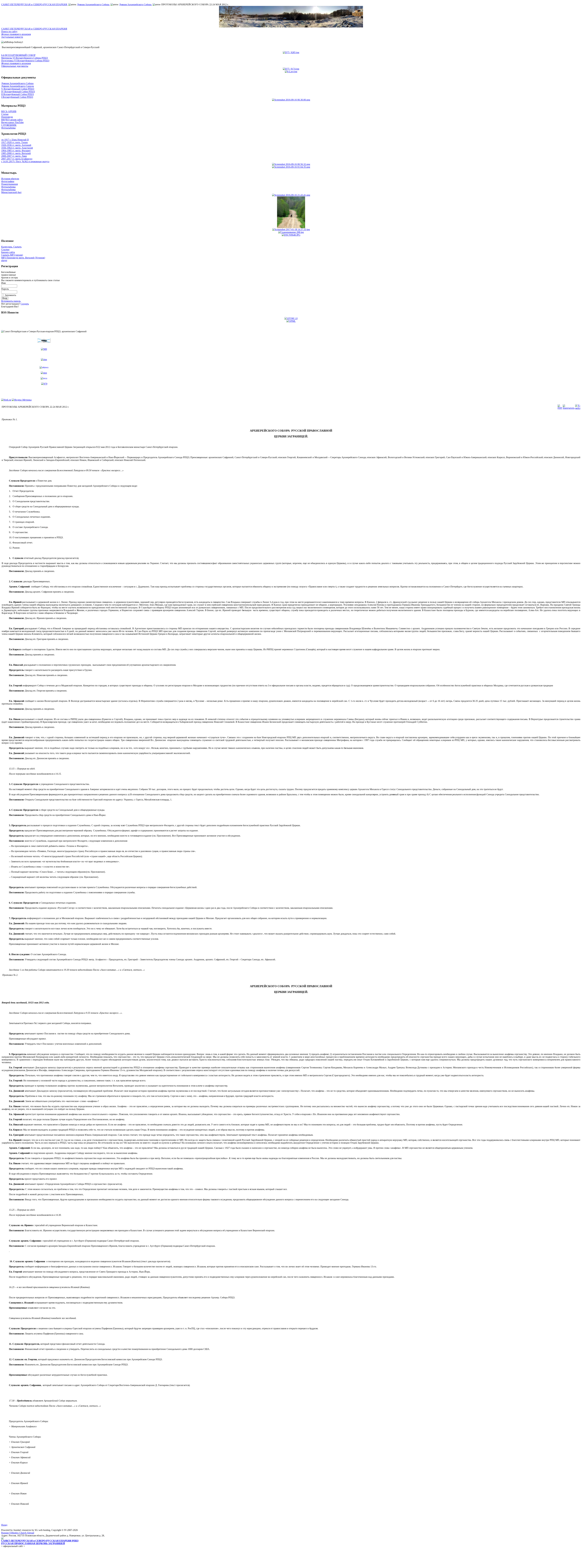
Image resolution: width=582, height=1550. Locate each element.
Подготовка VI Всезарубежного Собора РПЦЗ (25, 60)
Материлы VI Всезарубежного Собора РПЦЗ (24, 58)
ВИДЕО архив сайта (12, 119)
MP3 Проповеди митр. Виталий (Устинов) (23, 257)
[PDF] (560, 406)
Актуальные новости (12, 37)
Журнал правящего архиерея (16, 34)
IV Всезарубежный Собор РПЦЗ (18, 91)
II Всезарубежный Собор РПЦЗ (17, 94)
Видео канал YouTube (12, 122)
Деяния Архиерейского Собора (93, 4)
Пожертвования (9, 184)
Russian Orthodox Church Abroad (17, 1532)
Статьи (4, 114)
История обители (10, 178)
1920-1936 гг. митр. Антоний (16, 145)
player (4, 260)
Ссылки (5, 249)
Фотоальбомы (8, 128)
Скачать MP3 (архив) (12, 255)
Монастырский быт (11, 192)
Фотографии (7, 181)
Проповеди (7, 117)
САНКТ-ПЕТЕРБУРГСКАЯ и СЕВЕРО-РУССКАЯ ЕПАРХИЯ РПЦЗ (39, 1540)
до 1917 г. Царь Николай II (15, 139)
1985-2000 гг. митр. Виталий (16, 153)
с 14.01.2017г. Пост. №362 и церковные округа (25, 161)
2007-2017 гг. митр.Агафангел (16, 158)
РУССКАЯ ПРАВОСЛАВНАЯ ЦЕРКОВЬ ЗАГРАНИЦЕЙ (33, 1543)
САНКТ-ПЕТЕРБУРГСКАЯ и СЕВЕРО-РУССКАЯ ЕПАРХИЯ (34, 4)
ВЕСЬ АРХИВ (8, 111)
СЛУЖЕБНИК (9, 125)
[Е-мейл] (577, 406)
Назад (4, 1525)
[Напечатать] (569, 406)
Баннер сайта (8, 252)
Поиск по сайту (9, 31)
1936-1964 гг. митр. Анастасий (17, 148)
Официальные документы (14, 66)
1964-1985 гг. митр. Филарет (16, 150)
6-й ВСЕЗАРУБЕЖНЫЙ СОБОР (18, 55)
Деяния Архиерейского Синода (17, 86)
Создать (25, 304)
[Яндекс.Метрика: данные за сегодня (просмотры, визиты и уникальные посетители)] (22, 400)
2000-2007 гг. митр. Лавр (14, 156)
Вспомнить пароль (11, 301)
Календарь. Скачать (11, 246)
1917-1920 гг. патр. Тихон (14, 142)
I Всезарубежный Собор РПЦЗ (17, 97)
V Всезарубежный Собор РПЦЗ (17, 89)
